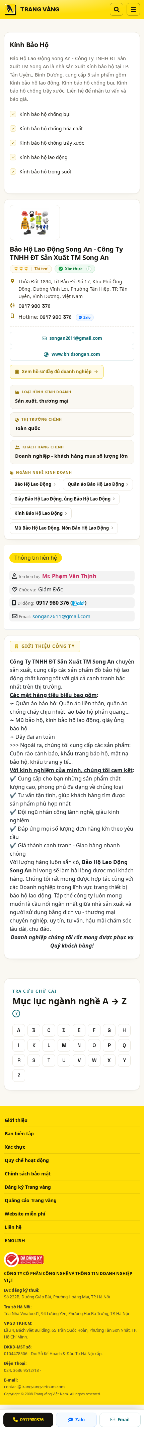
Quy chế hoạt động (27, 1160)
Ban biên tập (19, 1133)
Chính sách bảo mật (28, 1173)
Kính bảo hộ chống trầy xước (51, 143)
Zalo (87, 317)
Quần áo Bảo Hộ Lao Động (96, 484)
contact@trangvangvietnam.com (34, 1387)
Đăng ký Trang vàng (28, 1187)
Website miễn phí (25, 1213)
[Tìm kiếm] (116, 9)
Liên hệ (13, 1227)
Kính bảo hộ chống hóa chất (51, 128)
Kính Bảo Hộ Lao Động (38, 513)
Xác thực (15, 1147)
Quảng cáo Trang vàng (31, 1200)
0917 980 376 (34, 306)
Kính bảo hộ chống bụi (45, 114)
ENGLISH (15, 1240)
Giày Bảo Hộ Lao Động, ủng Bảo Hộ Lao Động (62, 499)
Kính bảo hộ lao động (43, 157)
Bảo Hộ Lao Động (32, 484)
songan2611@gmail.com (61, 616)
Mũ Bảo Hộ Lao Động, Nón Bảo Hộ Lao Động (61, 528)
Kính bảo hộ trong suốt (45, 171)
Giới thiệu (16, 1120)
